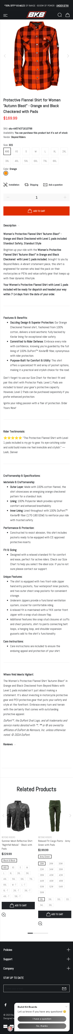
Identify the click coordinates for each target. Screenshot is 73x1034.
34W (51, 869)
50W (42, 886)
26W (42, 863)
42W (61, 875)
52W (51, 886)
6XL (36, 161)
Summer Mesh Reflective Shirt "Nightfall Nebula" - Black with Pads (17, 844)
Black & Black (9, 860)
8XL (55, 161)
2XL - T (16, 890)
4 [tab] (45, 933)
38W (42, 875)
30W (61, 863)
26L (41, 899)
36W (61, 869)
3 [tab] (40, 933)
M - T (14, 884)
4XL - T (6, 896)
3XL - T (27, 890)
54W (61, 886)
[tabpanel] (18, 855)
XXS (7, 151)
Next (70, 815)
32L (67, 899)
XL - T (5, 890)
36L (50, 905)
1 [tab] (30, 933)
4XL (17, 161)
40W (51, 875)
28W (51, 863)
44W (42, 880)
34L (41, 905)
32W (42, 869)
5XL (26, 161)
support (42, 569)
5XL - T (17, 896)
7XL (45, 161)
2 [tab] (35, 933)
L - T (23, 884)
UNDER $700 (62, 5)
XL (54, 151)
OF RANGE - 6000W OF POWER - (36, 5)
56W (42, 892)
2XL (64, 151)
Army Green (45, 856)
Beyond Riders (18, 137)
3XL (7, 161)
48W (61, 880)
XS (16, 151)
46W (51, 880)
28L (50, 899)
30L (59, 899)
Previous (3, 815)
